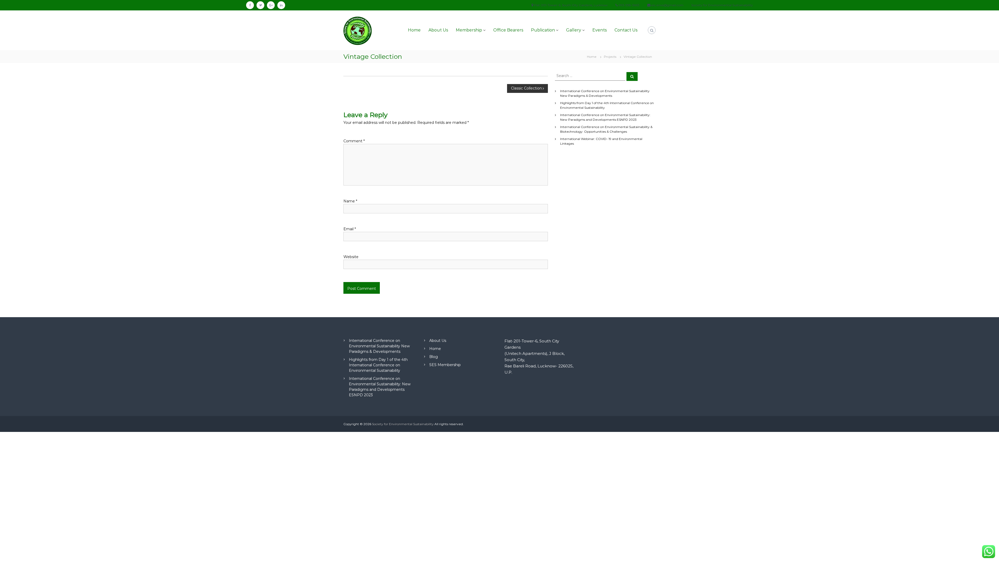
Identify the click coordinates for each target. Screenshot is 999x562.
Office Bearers (508, 30)
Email (349, 229)
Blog (433, 356)
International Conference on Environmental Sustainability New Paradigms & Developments (379, 346)
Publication (543, 30)
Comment (354, 141)
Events (599, 30)
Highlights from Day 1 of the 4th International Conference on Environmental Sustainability (378, 365)
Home (414, 30)
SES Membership (445, 364)
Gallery (573, 30)
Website (350, 256)
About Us (438, 30)
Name (350, 201)
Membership (469, 30)
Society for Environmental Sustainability (403, 424)
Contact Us (625, 30)
